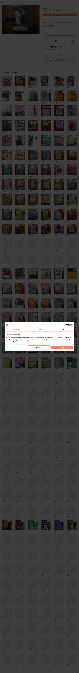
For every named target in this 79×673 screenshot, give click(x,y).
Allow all (62, 347)
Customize (38, 347)
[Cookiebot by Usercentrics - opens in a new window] (66, 325)
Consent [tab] (16, 329)
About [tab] (62, 329)
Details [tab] (39, 329)
